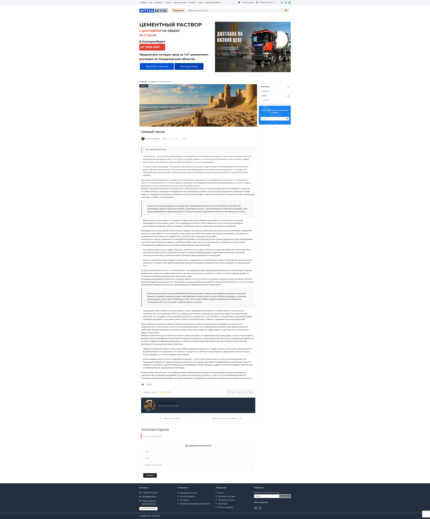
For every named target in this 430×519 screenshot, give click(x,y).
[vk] (255, 508)
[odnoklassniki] (260, 508)
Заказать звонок (157, 66)
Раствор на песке (226, 500)
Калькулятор (189, 66)
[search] (286, 10)
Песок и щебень (225, 507)
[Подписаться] (287, 118)
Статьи (143, 86)
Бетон (221, 493)
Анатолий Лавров (152, 139)
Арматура (222, 504)
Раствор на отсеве (226, 496)
